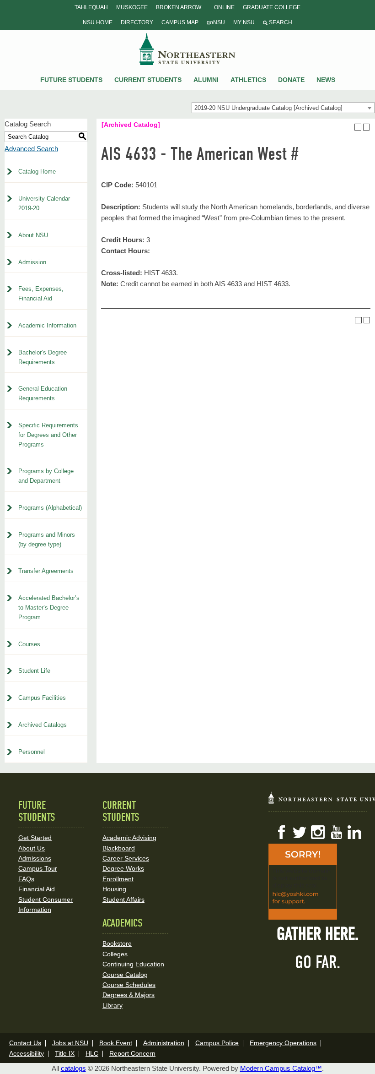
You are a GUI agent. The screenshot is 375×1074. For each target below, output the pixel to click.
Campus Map (179, 22)
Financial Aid (36, 889)
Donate (291, 79)
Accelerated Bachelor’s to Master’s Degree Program (49, 607)
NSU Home (97, 22)
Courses (29, 644)
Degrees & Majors (128, 994)
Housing (114, 889)
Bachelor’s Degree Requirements (42, 357)
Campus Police (217, 1043)
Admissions (34, 858)
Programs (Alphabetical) (50, 507)
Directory (137, 22)
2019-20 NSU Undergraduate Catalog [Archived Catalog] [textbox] (268, 107)
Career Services (125, 858)
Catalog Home (37, 171)
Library (112, 1005)
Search (280, 22)
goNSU (216, 22)
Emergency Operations (283, 1043)
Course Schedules (128, 984)
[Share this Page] (349, 127)
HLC (92, 1053)
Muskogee (132, 7)
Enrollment (118, 879)
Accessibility (26, 1053)
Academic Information (47, 325)
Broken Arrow (178, 7)
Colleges (115, 954)
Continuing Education (133, 964)
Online (224, 7)
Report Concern (132, 1053)
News (325, 79)
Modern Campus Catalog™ (281, 1068)
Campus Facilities (42, 697)
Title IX (65, 1053)
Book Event (115, 1043)
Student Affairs (123, 899)
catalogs (73, 1068)
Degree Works (123, 868)
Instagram (318, 832)
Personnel (31, 751)
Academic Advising (129, 837)
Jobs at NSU (70, 1043)
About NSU (33, 235)
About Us (31, 848)
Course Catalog (125, 974)
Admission (32, 262)
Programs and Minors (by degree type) (46, 539)
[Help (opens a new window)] (366, 127)
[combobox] (283, 107)
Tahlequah (91, 7)
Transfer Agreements (46, 570)
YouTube (336, 832)
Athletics (248, 79)
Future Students (71, 79)
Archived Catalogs (42, 724)
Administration (163, 1043)
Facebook (281, 832)
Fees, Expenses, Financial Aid (41, 293)
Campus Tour (37, 868)
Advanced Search (31, 149)
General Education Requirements (42, 393)
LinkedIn (354, 832)
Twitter (299, 832)
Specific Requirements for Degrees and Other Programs (48, 435)
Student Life (34, 670)
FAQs (26, 879)
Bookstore (117, 943)
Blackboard (118, 848)
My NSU (244, 22)
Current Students (148, 79)
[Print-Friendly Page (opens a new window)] (357, 127)
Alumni (206, 79)
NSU (187, 49)
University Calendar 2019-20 (44, 203)
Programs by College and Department (46, 476)
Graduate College (271, 7)
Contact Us (25, 1043)
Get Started (35, 837)
